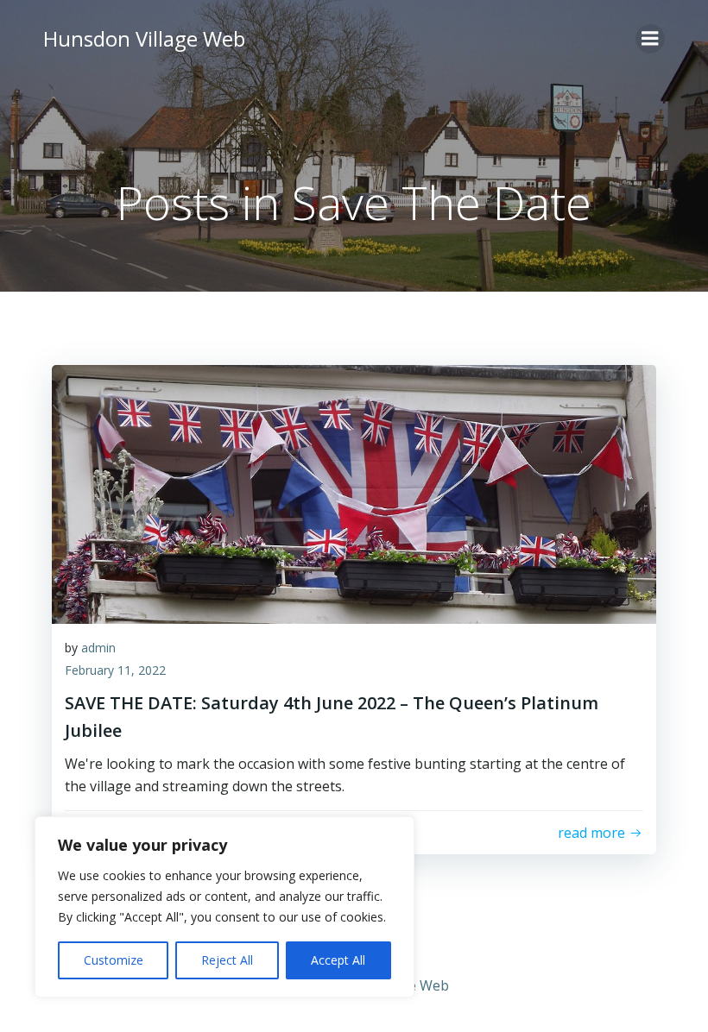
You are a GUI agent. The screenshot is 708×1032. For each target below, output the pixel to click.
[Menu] (650, 38)
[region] (224, 906)
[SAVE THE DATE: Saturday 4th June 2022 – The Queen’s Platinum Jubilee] (354, 492)
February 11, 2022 (115, 670)
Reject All (227, 960)
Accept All (338, 960)
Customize (113, 960)
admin (98, 647)
